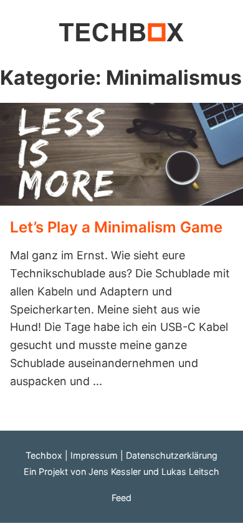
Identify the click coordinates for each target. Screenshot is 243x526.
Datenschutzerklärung (171, 455)
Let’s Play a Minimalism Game (116, 227)
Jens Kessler (114, 471)
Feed (121, 497)
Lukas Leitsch (190, 471)
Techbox (44, 455)
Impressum (94, 455)
